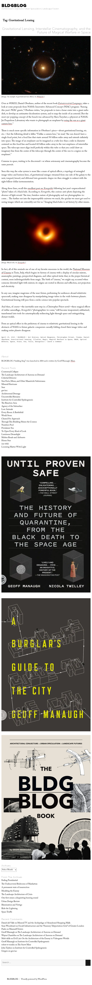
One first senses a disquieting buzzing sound (19, 898)
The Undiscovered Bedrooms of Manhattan (19, 884)
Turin (30, 342)
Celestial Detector (8, 378)
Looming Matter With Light (13, 447)
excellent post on (40, 189)
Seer (3, 387)
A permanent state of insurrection (15, 887)
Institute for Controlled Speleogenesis (17, 400)
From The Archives (11, 877)
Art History (33, 337)
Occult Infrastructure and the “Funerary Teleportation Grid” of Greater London (51, 926)
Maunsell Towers (16, 929)
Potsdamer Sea (7, 428)
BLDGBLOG (13, 5)
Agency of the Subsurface (11, 406)
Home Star (6, 441)
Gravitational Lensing (21, 339)
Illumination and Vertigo (11, 905)
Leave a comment (54, 342)
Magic (45, 339)
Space (12, 342)
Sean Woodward (8, 926)
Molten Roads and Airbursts (13, 437)
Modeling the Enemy (10, 891)
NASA (76, 339)
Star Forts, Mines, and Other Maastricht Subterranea (23, 381)
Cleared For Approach (10, 419)
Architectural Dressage (10, 394)
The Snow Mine (24, 945)
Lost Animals (7, 409)
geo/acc (4, 390)
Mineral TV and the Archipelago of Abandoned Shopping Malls (43, 923)
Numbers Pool (7, 425)
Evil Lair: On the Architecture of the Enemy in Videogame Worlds (41, 939)
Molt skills (5, 939)
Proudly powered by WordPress (34, 979)
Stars (19, 342)
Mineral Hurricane (9, 384)
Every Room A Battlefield (12, 412)
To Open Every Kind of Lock (13, 431)
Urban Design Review (10, 901)
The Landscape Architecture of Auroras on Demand (22, 375)
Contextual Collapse (9, 372)
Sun (24, 342)
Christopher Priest (65, 337)
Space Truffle (6, 912)
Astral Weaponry (47, 337)
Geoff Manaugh (8, 932)
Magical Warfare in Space (60, 339)
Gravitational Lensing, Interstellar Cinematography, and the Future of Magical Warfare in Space (46, 30)
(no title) (5, 444)
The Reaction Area (9, 403)
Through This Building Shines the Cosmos (19, 422)
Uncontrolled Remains (10, 397)
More (73, 361)
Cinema (79, 337)
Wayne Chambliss (8, 935)
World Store (6, 416)
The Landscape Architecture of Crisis (16, 894)
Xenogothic (40, 342)
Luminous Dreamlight (10, 434)
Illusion (37, 339)
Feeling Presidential (9, 880)
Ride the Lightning (9, 908)
